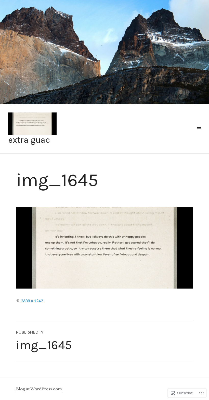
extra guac (29, 140)
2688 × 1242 (32, 300)
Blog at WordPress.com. (39, 389)
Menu (199, 134)
